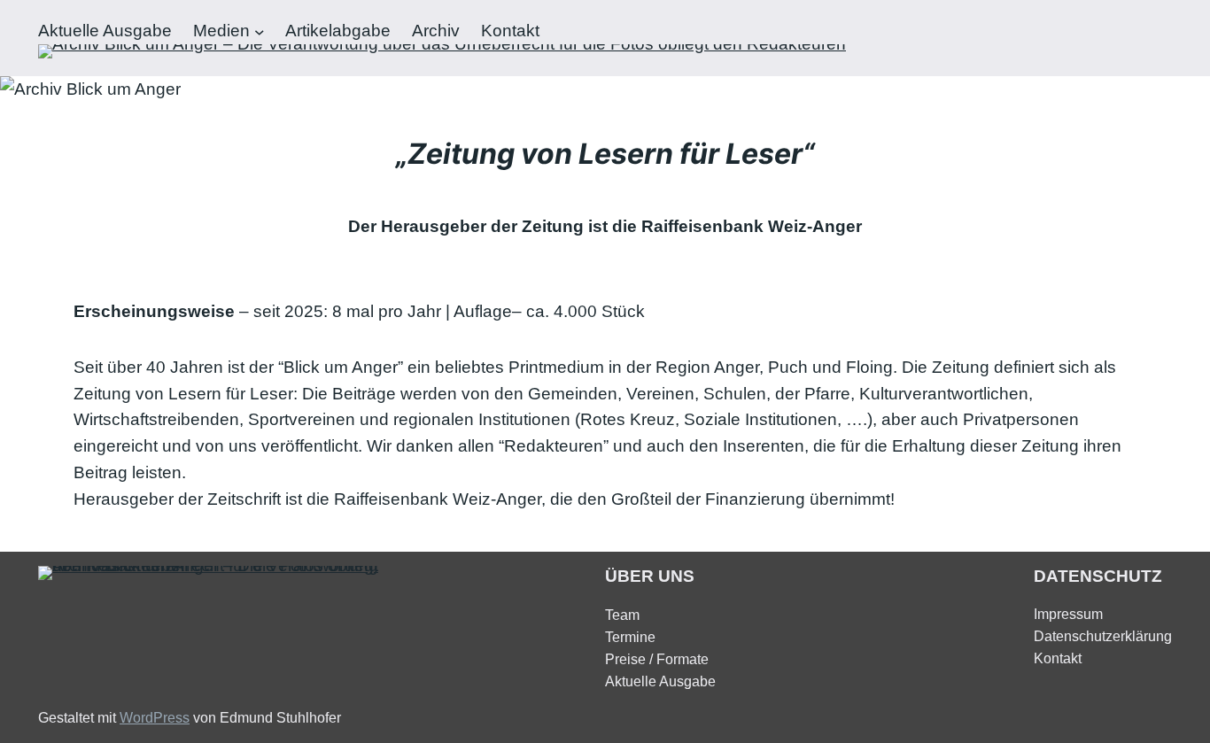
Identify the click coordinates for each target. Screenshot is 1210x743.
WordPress (155, 717)
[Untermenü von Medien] (259, 31)
